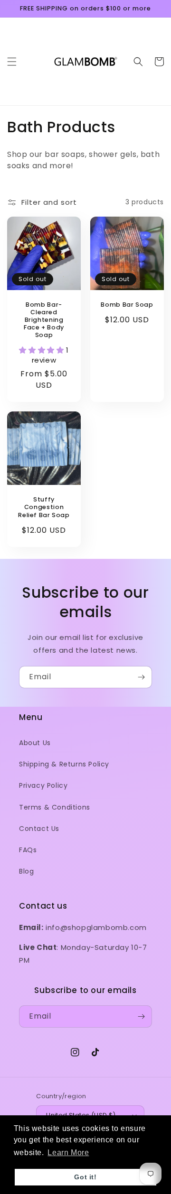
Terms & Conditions (54, 807)
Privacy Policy (43, 785)
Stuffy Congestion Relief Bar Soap (43, 507)
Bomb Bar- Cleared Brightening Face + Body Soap (44, 320)
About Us (35, 742)
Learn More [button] (68, 1152)
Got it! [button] (85, 1177)
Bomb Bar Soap (127, 305)
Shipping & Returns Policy (64, 764)
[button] (11, 61)
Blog (26, 871)
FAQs (28, 850)
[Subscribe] (141, 677)
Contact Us (39, 828)
